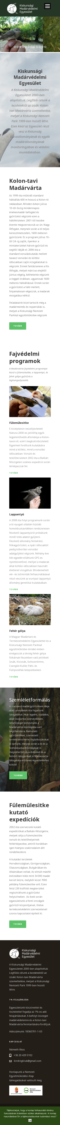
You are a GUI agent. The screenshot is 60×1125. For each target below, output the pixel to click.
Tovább (17, 326)
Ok (30, 1120)
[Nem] (56, 1115)
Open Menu (47, 6)
